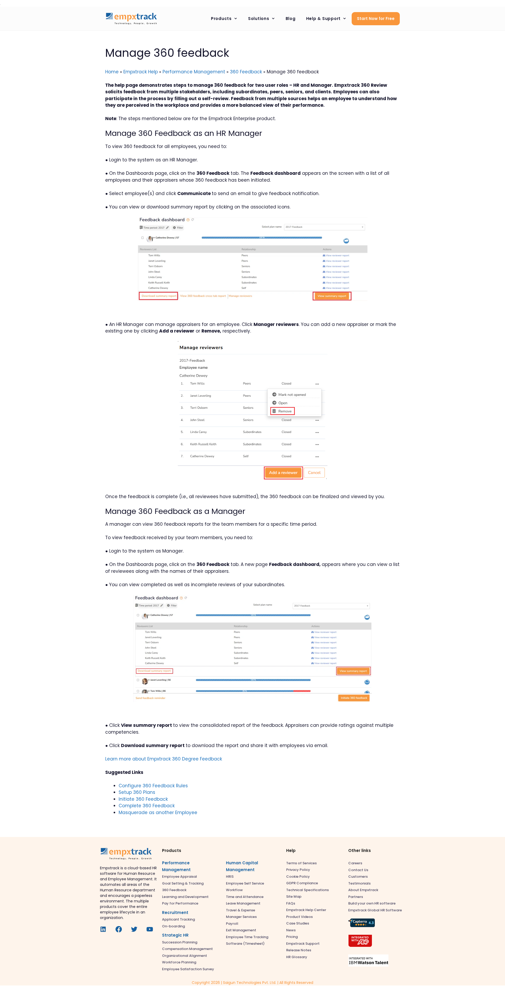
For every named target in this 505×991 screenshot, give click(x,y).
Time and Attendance (245, 896)
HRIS (230, 876)
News (291, 930)
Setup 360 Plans (137, 792)
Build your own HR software (372, 903)
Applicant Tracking (178, 919)
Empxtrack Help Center (306, 909)
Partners (355, 896)
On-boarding (173, 926)
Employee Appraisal (179, 876)
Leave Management (243, 903)
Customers (358, 876)
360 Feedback (246, 72)
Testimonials (359, 883)
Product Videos (299, 916)
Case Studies (297, 923)
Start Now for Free (376, 18)
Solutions (258, 18)
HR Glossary (296, 956)
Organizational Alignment (184, 955)
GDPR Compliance (302, 883)
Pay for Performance (180, 903)
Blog (291, 18)
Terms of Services (301, 863)
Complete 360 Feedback (147, 806)
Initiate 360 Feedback (143, 799)
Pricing (292, 936)
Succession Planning (179, 942)
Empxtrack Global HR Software (375, 910)
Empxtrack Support (303, 943)
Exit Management (241, 930)
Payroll (232, 923)
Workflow (234, 889)
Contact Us (358, 869)
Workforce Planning (179, 962)
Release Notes (298, 950)
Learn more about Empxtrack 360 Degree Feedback (163, 759)
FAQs (290, 903)
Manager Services (241, 916)
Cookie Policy (298, 876)
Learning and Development (185, 896)
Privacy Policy (298, 869)
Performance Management (194, 72)
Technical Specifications (307, 889)
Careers (355, 863)
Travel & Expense (240, 910)
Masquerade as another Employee (158, 812)
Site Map (293, 896)
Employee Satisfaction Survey (188, 969)
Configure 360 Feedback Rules (153, 786)
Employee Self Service (245, 883)
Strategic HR (175, 935)
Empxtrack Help (140, 72)
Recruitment (175, 912)
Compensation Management (187, 948)
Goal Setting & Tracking (183, 883)
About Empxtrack (363, 889)
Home (112, 72)
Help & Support (323, 18)
